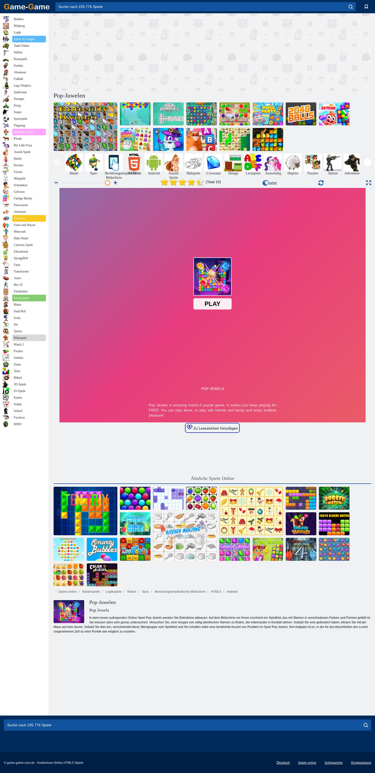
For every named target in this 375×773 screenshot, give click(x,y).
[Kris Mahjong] (234, 139)
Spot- (145, 591)
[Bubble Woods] (301, 523)
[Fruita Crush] (334, 549)
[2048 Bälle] (301, 113)
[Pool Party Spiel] (268, 113)
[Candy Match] (234, 549)
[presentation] (57, 162)
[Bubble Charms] (135, 113)
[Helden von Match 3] (168, 139)
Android (232, 591)
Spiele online (67, 591)
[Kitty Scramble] (201, 139)
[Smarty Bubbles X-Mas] (135, 498)
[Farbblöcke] (102, 574)
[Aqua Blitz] (135, 523)
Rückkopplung (361, 763)
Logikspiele (113, 591)
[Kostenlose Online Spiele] (27, 6)
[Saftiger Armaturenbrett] (69, 574)
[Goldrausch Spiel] (268, 139)
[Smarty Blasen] (102, 549)
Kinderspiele (91, 591)
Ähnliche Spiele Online (212, 478)
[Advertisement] (133, 52)
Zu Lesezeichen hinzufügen (215, 428)
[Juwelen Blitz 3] (201, 113)
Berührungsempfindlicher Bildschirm (179, 591)
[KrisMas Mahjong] (251, 511)
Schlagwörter (333, 763)
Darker (272, 183)
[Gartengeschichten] (234, 113)
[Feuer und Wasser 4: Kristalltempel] (301, 549)
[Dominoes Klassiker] (168, 113)
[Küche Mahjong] (185, 536)
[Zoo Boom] (135, 549)
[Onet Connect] (201, 498)
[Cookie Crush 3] (69, 549)
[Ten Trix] (85, 511)
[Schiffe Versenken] (168, 498)
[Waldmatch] (334, 498)
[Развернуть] (368, 182)
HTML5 (215, 591)
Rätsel (131, 591)
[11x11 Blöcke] (301, 498)
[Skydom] (334, 113)
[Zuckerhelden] (135, 139)
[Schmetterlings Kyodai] (85, 126)
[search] (350, 6)
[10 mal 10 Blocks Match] (334, 523)
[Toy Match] (268, 549)
